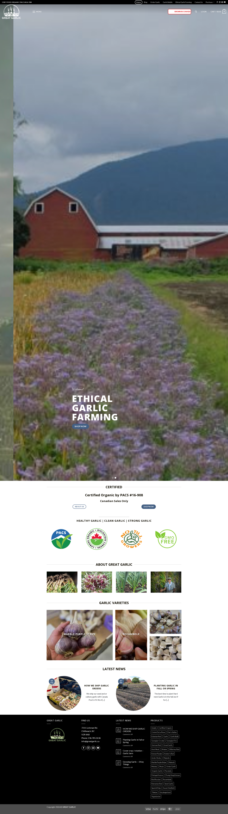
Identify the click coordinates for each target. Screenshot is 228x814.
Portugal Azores (157, 775)
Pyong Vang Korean (173, 775)
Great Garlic (167, 745)
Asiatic (153, 728)
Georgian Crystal (157, 741)
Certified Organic (165, 728)
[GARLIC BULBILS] (96, 582)
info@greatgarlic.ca (90, 741)
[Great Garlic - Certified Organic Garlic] (15, 11)
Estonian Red (156, 736)
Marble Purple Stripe (158, 762)
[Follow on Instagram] (219, 2)
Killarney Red (174, 749)
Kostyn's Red (169, 754)
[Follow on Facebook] (217, 2)
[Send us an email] (222, 2)
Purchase (209, 2)
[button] (37, 11)
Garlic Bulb (174, 736)
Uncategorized (165, 792)
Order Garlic (155, 2)
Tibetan (154, 792)
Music (162, 766)
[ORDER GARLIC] (62, 582)
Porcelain (168, 771)
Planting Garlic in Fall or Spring (166, 687)
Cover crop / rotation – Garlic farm (133, 751)
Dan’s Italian (172, 732)
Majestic (167, 758)
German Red (156, 745)
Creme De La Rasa (158, 732)
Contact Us (199, 2)
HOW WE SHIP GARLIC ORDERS (96, 687)
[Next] (220, 240)
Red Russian (156, 779)
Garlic (165, 736)
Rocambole (167, 779)
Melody (154, 766)
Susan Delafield (169, 788)
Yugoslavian (155, 796)
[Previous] (8, 240)
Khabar (164, 749)
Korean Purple (156, 754)
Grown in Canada (182, 12)
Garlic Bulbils (167, 2)
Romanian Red (156, 784)
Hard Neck (155, 749)
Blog (145, 2)
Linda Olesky (156, 758)
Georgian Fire (172, 741)
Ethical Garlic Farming (183, 2)
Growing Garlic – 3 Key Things (133, 762)
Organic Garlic (156, 771)
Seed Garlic (169, 784)
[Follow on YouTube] (224, 2)
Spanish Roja (156, 788)
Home (138, 2)
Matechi (172, 762)
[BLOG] (166, 582)
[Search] (196, 11)
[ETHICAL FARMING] (131, 582)
